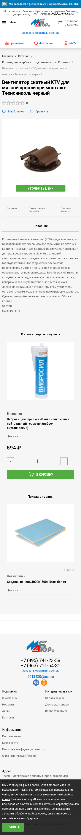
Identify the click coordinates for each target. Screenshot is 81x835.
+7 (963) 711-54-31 (40, 665)
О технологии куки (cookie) (19, 755)
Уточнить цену (40, 188)
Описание (11, 208)
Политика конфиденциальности (23, 749)
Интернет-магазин (58, 691)
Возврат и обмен (56, 711)
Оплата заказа (55, 698)
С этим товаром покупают (37, 210)
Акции (6, 711)
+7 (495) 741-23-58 (40, 660)
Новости (8, 704)
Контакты (8, 717)
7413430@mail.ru (40, 677)
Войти (72, 43)
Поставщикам (11, 736)
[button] (40, 103)
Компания (9, 691)
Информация (12, 730)
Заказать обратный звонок (40, 32)
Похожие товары (66, 210)
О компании (9, 698)
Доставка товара (57, 704)
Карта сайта (10, 742)
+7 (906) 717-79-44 (62, 14)
